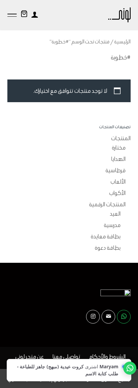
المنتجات (121, 138)
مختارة (119, 148)
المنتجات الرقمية (107, 204)
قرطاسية (116, 170)
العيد (115, 214)
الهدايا (118, 159)
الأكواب (117, 193)
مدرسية (112, 225)
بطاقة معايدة (106, 236)
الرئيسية (122, 41)
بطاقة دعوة (108, 248)
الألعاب (118, 182)
